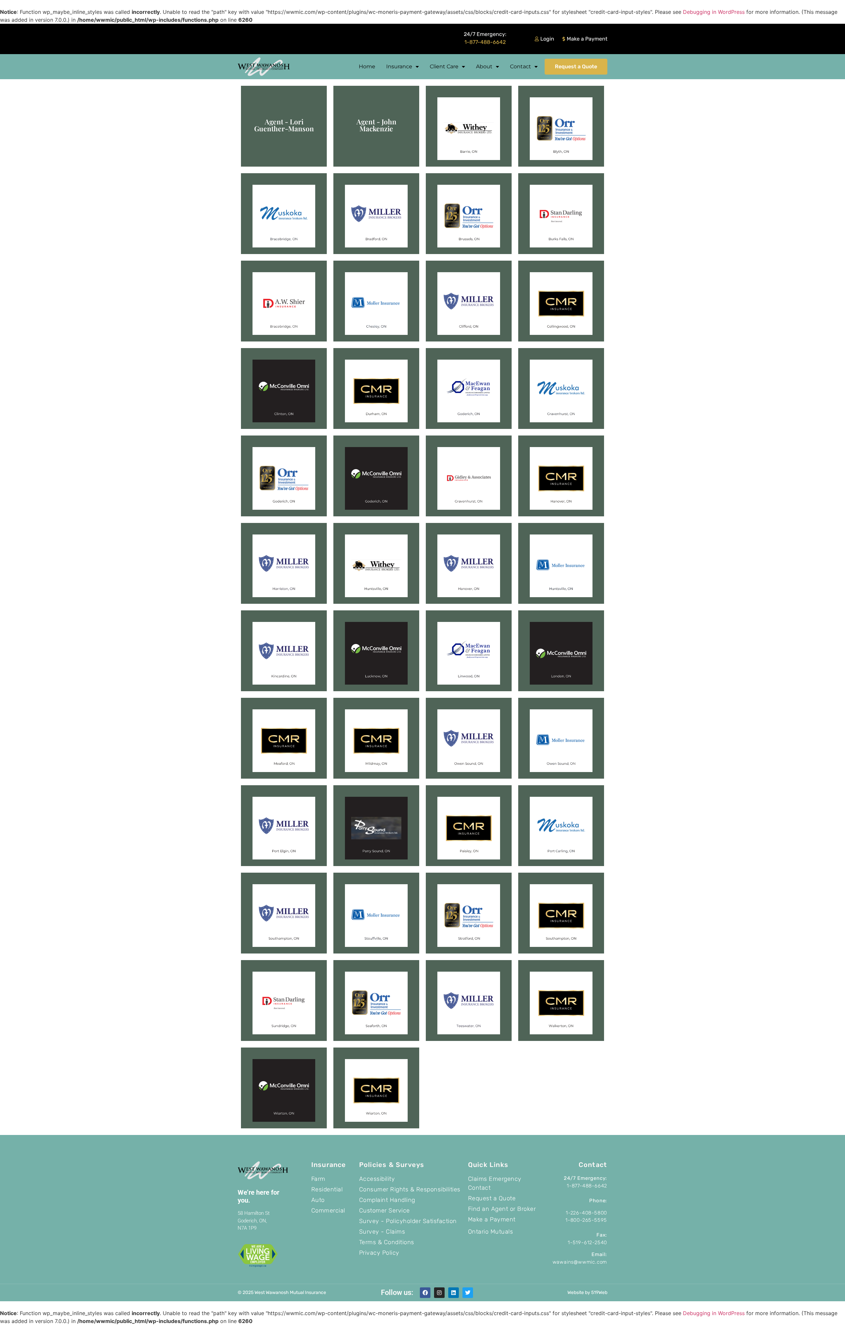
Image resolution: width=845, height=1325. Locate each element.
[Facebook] (425, 1292)
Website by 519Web (587, 1292)
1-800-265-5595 (586, 1220)
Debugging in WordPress (714, 12)
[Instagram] (439, 1292)
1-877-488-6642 (485, 42)
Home (367, 66)
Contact (520, 66)
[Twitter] (467, 1292)
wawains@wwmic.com (580, 1262)
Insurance (399, 66)
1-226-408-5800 (586, 1213)
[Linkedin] (453, 1292)
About (484, 66)
